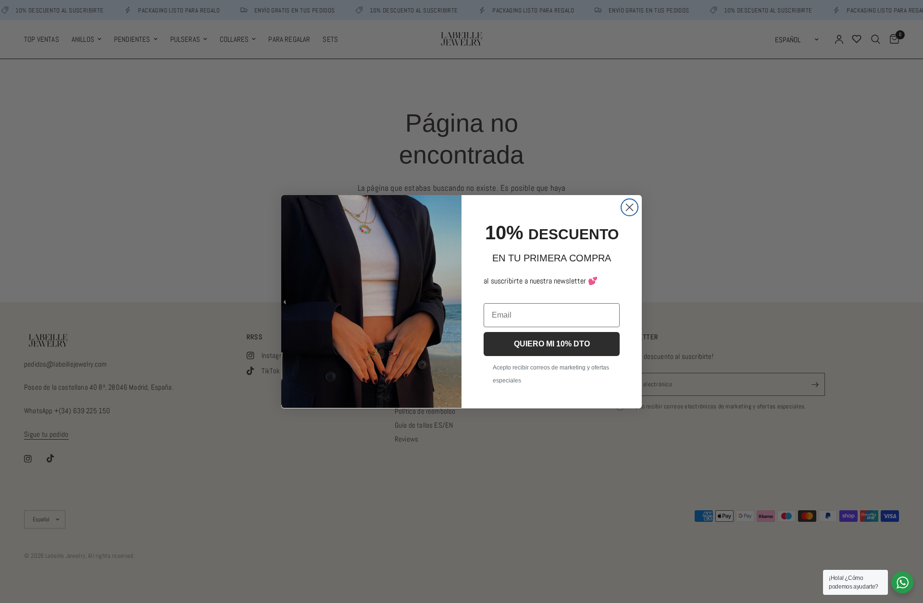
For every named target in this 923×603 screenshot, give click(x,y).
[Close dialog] (629, 207)
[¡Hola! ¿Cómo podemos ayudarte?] (902, 582)
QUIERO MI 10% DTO (552, 343)
